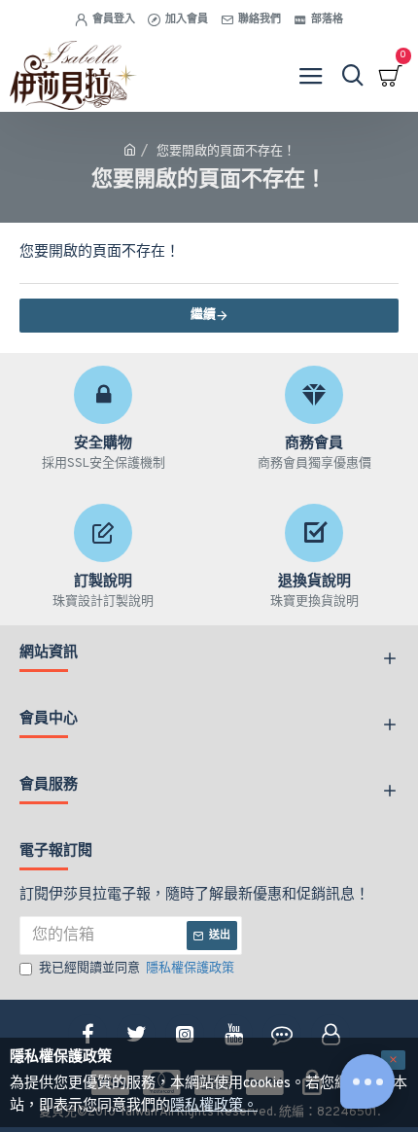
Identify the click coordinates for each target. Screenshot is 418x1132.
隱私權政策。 (214, 1106)
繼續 (203, 315)
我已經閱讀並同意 (136, 968)
